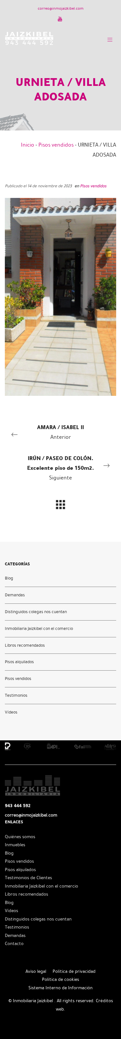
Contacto (14, 943)
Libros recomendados (25, 645)
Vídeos (11, 712)
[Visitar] (60, 18)
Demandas (15, 595)
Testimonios (16, 696)
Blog (9, 578)
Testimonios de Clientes (28, 877)
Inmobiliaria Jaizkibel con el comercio (39, 629)
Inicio (27, 145)
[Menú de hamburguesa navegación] (110, 38)
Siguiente (60, 467)
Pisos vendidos (56, 145)
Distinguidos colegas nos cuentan (36, 612)
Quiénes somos (20, 836)
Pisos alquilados (19, 662)
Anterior (60, 431)
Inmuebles (15, 844)
